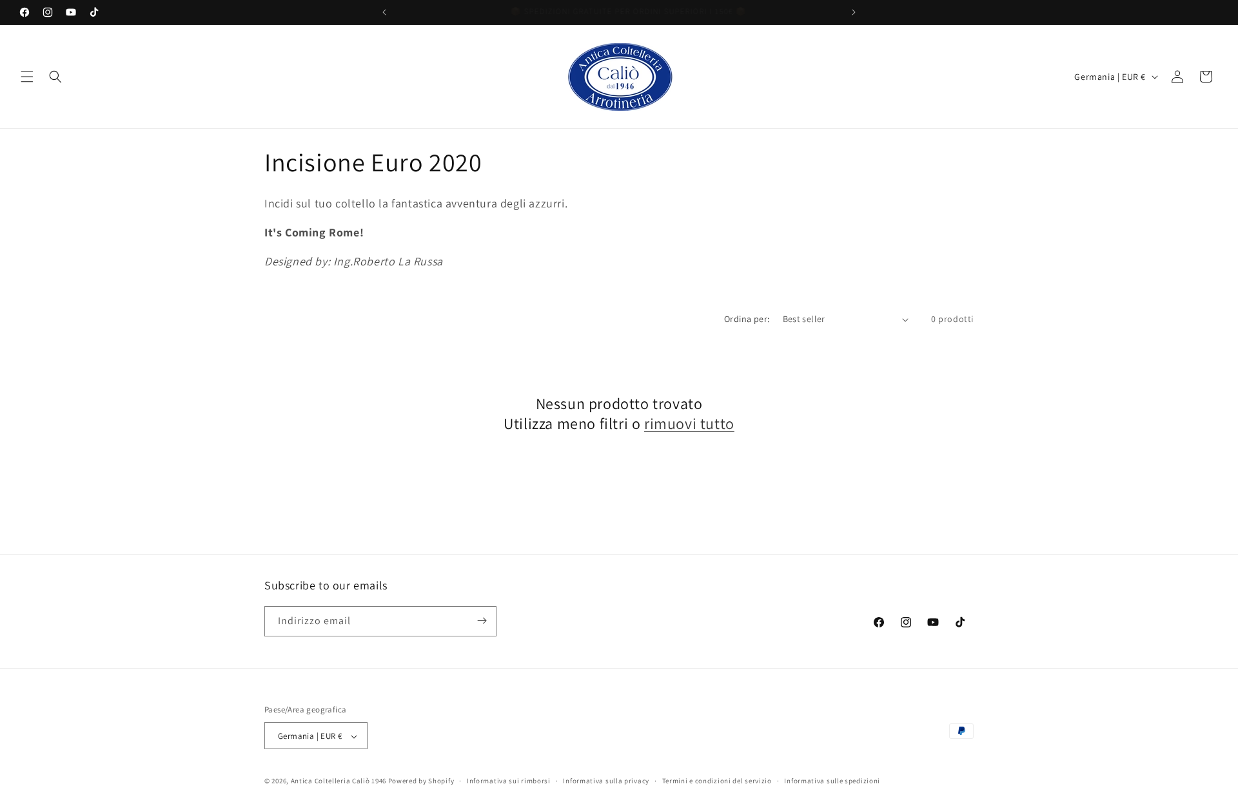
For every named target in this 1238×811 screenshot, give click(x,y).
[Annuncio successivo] (854, 12)
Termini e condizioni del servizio (717, 780)
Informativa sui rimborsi (509, 780)
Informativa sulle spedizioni (832, 780)
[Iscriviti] (481, 621)
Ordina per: (746, 319)
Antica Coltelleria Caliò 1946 (338, 781)
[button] (27, 76)
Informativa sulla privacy (606, 780)
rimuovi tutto (689, 424)
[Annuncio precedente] (384, 12)
